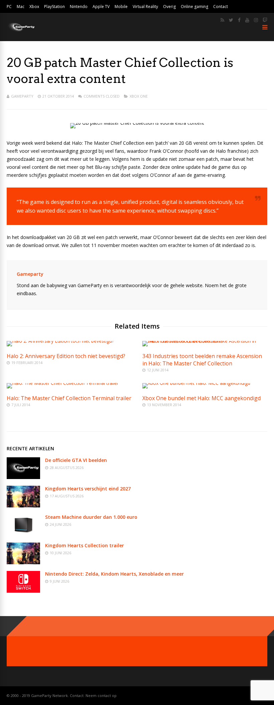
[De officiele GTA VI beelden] (23, 477)
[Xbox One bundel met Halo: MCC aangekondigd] (196, 383)
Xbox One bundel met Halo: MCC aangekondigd (201, 398)
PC (9, 6)
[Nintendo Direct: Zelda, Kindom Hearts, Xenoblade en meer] (23, 591)
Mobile (121, 6)
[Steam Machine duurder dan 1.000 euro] (23, 534)
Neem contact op (101, 695)
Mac (20, 6)
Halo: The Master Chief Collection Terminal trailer (69, 398)
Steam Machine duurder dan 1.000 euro (91, 517)
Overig (169, 6)
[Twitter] (231, 20)
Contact (220, 6)
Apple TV (101, 6)
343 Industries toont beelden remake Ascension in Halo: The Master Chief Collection (202, 359)
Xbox (34, 6)
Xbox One (139, 96)
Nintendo (79, 6)
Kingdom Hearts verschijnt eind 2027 (88, 488)
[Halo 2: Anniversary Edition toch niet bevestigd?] (60, 341)
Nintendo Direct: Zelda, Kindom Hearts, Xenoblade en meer (114, 574)
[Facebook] (239, 20)
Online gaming (194, 6)
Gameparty (22, 96)
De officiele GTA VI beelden (76, 460)
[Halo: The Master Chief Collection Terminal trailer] (63, 383)
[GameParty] (21, 31)
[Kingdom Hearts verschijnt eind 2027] (23, 505)
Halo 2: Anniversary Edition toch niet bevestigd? (66, 356)
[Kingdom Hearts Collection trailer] (23, 562)
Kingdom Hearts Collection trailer (84, 545)
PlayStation (54, 6)
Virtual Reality (145, 6)
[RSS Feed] (222, 20)
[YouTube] (247, 20)
